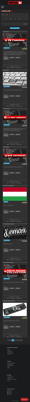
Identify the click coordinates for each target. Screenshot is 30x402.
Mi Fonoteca (6, 31)
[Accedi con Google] (19, 19)
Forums (8, 367)
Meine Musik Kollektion (9, 262)
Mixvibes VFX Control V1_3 (9, 300)
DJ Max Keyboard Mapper (9, 224)
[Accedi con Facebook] (6, 19)
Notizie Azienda (10, 376)
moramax (25, 124)
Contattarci (9, 378)
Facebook (10, 390)
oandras (25, 201)
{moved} (25, 278)
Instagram (10, 393)
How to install (19, 67)
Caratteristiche (10, 351)
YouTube (10, 391)
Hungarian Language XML (9, 185)
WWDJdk (25, 163)
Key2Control (6, 70)
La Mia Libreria (7, 108)
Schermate (9, 354)
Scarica (8, 349)
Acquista (9, 350)
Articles (8, 366)
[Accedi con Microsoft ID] (11, 19)
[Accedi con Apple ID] (15, 19)
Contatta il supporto (11, 363)
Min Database (6, 147)
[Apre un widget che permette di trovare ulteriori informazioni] (25, 399)
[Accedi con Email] (7, 15)
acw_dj (26, 47)
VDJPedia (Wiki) (10, 365)
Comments (13, 67)
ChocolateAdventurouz (23, 86)
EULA (8, 380)
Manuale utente (10, 364)
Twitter (9, 394)
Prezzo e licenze (10, 352)
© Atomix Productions (15, 400)
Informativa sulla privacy (12, 379)
